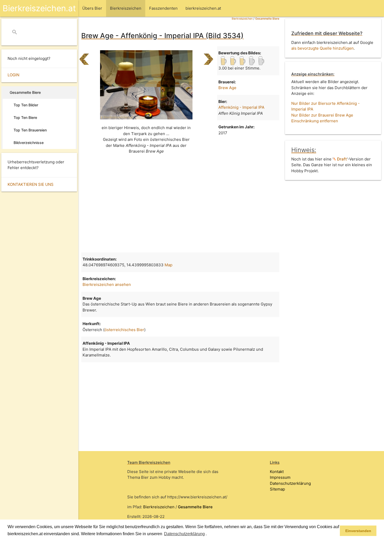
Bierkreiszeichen (242, 18)
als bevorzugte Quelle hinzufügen (322, 48)
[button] (208, 534)
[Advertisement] (180, 205)
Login (13, 74)
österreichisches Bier (124, 329)
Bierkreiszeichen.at (39, 8)
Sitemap (277, 489)
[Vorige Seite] (84, 57)
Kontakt (277, 471)
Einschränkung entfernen (314, 120)
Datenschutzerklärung (290, 483)
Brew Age (227, 87)
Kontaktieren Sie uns (31, 184)
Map (168, 264)
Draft (341, 159)
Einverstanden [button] (358, 531)
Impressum (280, 477)
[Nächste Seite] (208, 57)
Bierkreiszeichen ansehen (107, 284)
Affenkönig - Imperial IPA (241, 107)
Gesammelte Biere (267, 18)
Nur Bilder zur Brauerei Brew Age (322, 115)
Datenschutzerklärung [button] (184, 534)
